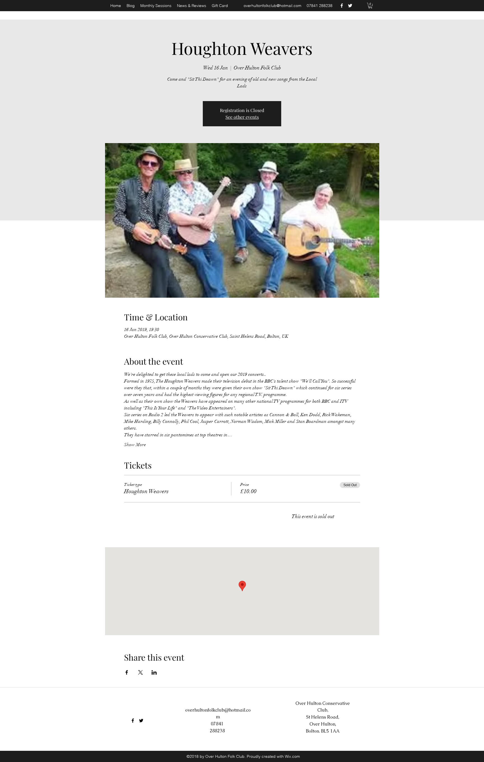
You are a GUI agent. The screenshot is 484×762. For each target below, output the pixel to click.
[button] (370, 5)
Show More (135, 445)
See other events (242, 117)
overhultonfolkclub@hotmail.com (272, 5)
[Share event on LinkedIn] (154, 672)
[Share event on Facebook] (126, 672)
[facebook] (342, 5)
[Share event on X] (140, 672)
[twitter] (350, 5)
